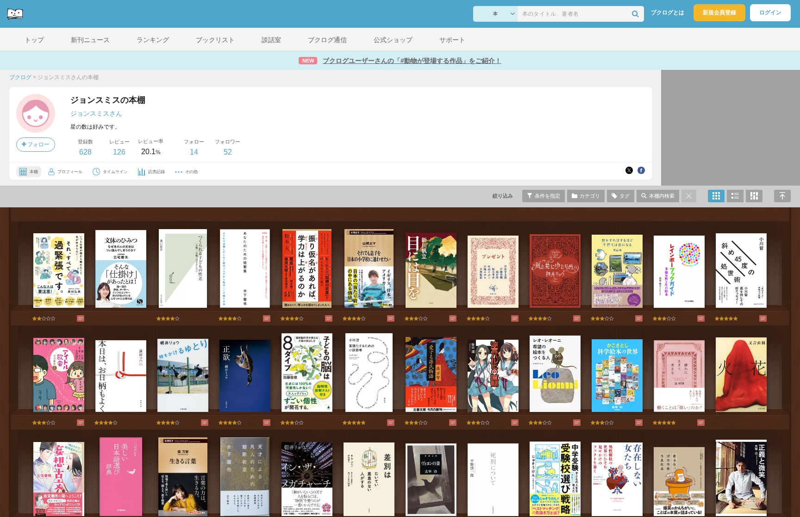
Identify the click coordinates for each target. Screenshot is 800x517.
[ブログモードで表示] (735, 196)
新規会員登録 (719, 12)
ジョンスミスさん (96, 113)
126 (119, 152)
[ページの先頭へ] (782, 196)
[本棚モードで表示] (716, 196)
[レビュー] (71, 318)
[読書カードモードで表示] (754, 196)
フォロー (38, 144)
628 (85, 152)
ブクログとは (667, 12)
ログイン (770, 12)
